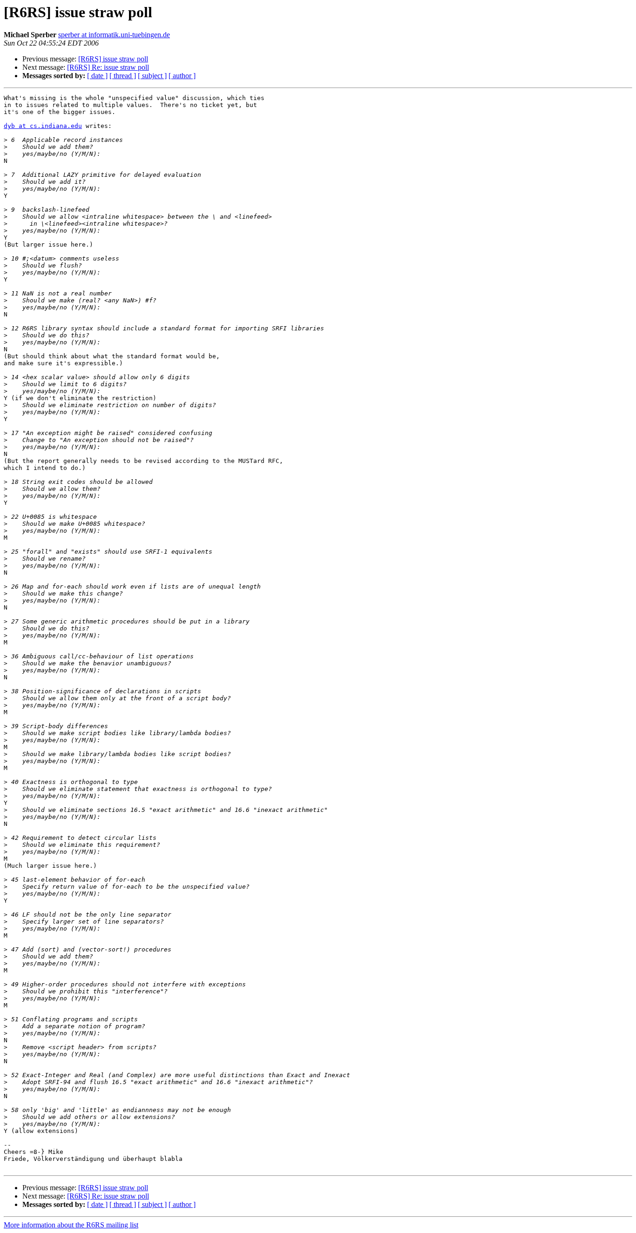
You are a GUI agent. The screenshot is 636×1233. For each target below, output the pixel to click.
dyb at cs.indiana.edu (43, 125)
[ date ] (97, 76)
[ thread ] (122, 76)
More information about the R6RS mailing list (71, 1225)
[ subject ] (152, 76)
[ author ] (182, 76)
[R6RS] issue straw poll (113, 59)
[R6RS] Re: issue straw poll (108, 67)
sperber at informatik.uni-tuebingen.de (114, 35)
